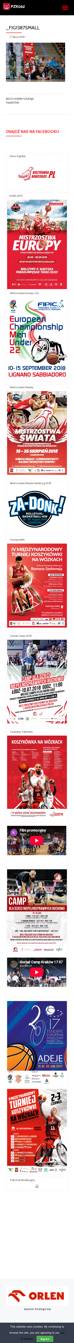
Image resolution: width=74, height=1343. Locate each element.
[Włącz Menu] (65, 7)
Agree (44, 1338)
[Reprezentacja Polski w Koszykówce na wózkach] (20, 7)
